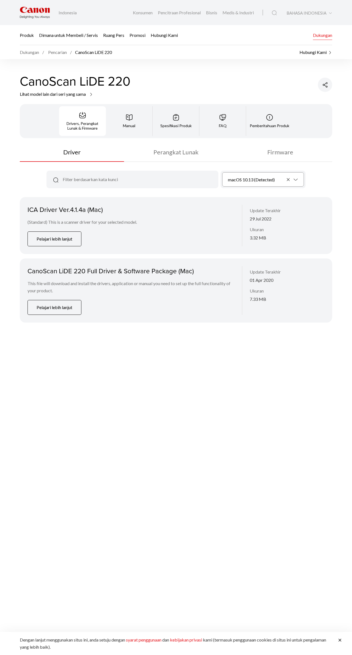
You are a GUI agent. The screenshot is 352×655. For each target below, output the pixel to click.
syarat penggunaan (143, 639)
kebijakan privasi (186, 639)
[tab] (82, 121)
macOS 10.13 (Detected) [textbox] (251, 179)
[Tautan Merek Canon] (35, 12)
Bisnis (212, 12)
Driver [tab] (72, 152)
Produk (27, 35)
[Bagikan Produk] (325, 85)
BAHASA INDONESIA (306, 13)
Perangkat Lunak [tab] (176, 152)
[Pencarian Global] (274, 13)
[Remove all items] (288, 179)
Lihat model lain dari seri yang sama (53, 94)
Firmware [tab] (280, 152)
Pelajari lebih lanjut (54, 238)
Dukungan (322, 35)
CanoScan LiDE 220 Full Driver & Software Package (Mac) (111, 270)
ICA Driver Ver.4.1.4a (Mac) (65, 209)
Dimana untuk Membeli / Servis (68, 35)
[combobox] (263, 179)
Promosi (137, 35)
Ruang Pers (113, 35)
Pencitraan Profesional (180, 12)
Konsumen (143, 12)
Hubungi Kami (164, 35)
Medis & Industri (238, 12)
